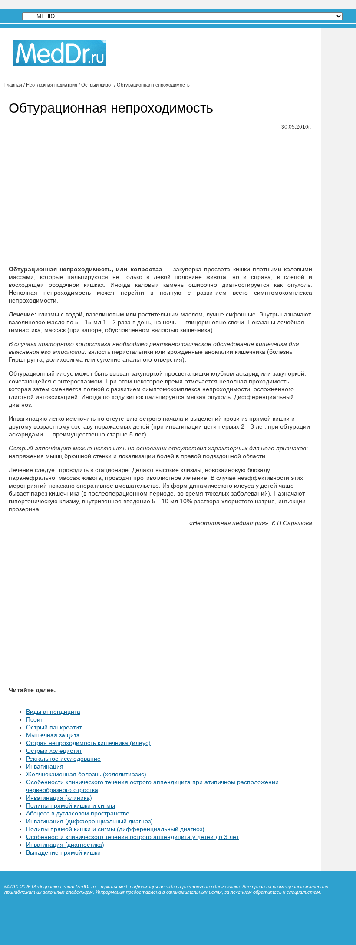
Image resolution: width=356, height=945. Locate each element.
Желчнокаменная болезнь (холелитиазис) (86, 774)
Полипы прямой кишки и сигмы (70, 805)
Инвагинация (44, 766)
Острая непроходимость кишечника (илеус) (88, 742)
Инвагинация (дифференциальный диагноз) (89, 821)
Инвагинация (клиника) (59, 797)
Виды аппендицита (53, 711)
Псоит (34, 719)
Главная (13, 84)
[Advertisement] (160, 198)
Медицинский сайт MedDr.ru (64, 886)
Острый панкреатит (54, 727)
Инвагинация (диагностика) (65, 844)
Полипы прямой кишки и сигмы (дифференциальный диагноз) (115, 828)
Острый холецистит (54, 750)
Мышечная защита (53, 735)
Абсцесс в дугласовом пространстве (77, 813)
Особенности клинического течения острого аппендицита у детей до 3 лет (132, 836)
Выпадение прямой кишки (63, 852)
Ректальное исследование (63, 758)
